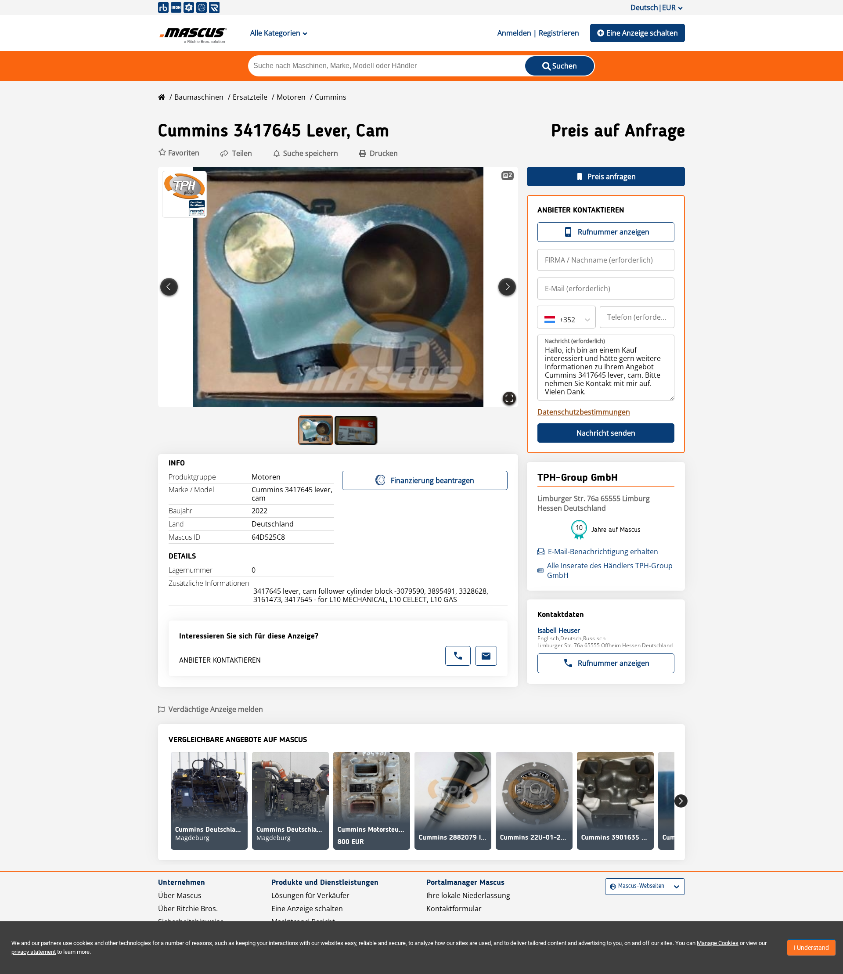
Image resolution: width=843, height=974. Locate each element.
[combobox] (545, 320)
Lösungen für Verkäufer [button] (310, 895)
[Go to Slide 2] (356, 430)
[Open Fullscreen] (509, 398)
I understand (811, 947)
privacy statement (33, 952)
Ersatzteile (250, 97)
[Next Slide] (507, 287)
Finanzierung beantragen (432, 480)
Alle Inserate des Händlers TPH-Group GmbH (610, 570)
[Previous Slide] (169, 287)
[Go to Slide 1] (316, 430)
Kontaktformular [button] (454, 908)
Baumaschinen (198, 97)
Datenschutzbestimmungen (583, 412)
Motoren (291, 97)
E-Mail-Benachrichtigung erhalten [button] (603, 551)
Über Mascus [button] (180, 895)
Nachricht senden (605, 433)
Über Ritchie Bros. (188, 908)
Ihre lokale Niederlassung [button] (468, 895)
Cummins (330, 97)
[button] (178, 153)
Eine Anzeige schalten (642, 33)
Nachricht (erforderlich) (574, 341)
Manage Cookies (718, 943)
